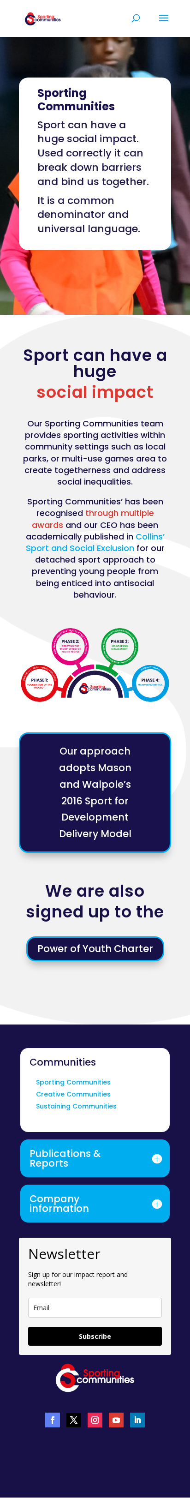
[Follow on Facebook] (52, 1420)
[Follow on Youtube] (116, 1420)
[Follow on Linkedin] (137, 1420)
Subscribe (95, 1336)
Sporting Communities (73, 1082)
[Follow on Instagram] (95, 1420)
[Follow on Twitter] (73, 1420)
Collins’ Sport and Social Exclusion (95, 542)
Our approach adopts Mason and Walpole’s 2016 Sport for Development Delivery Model (95, 792)
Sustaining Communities (76, 1106)
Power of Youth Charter (95, 948)
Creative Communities (73, 1094)
